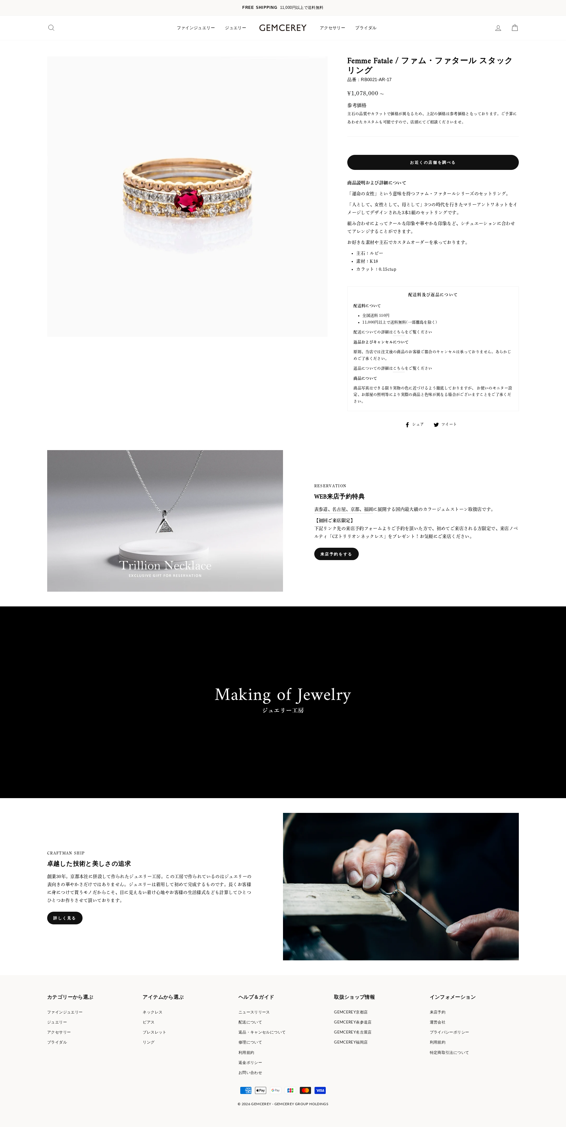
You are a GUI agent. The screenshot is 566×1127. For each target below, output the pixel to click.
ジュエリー (235, 27)
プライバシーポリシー (449, 1032)
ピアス (148, 1022)
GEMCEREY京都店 (351, 1012)
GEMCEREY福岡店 (351, 1042)
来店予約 (438, 1012)
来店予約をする (336, 554)
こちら (399, 332)
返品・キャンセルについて (262, 1032)
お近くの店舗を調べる (433, 162)
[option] (283, 7)
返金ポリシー (250, 1062)
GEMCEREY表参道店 (353, 1022)
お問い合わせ (250, 1072)
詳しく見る (64, 918)
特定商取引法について (449, 1052)
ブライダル (365, 27)
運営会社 (438, 1022)
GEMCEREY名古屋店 (353, 1032)
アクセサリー (332, 27)
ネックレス (152, 1012)
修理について (250, 1042)
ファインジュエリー (196, 27)
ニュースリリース (254, 1012)
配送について (250, 1022)
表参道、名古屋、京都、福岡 (343, 509)
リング (148, 1042)
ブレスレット (154, 1032)
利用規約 (246, 1052)
